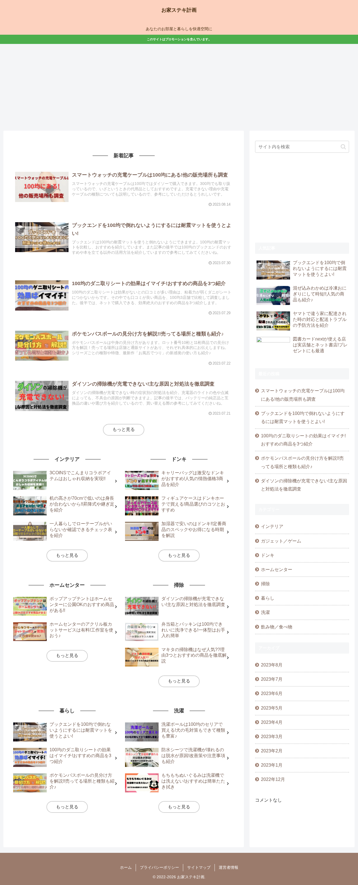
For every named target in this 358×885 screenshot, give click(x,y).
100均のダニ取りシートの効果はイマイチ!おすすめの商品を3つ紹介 (303, 439)
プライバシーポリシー (159, 867)
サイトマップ (199, 867)
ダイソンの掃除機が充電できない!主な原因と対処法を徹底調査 (304, 484)
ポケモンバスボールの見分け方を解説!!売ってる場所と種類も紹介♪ (302, 462)
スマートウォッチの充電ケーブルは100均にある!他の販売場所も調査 (303, 394)
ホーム (126, 867)
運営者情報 (228, 867)
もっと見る (123, 429)
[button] (343, 147)
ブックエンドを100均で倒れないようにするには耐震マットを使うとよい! (303, 417)
